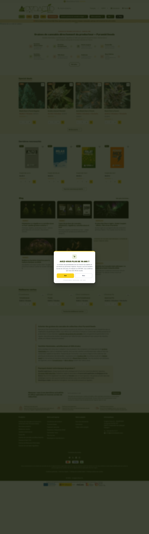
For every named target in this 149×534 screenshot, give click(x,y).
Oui (65, 275)
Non (83, 275)
